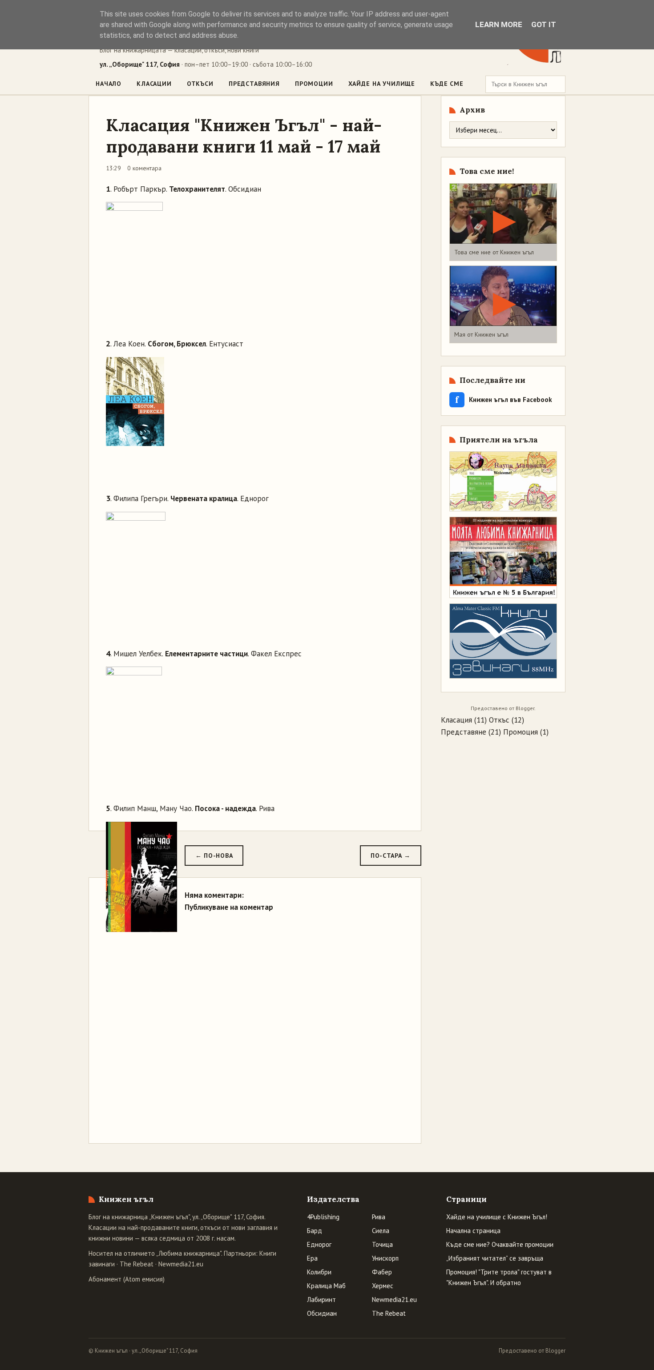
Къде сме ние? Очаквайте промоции (499, 1244)
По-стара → (391, 856)
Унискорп (385, 1258)
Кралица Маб (326, 1286)
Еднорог (319, 1244)
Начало (108, 84)
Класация (456, 720)
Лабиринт (321, 1299)
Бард (314, 1230)
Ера (312, 1258)
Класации (154, 84)
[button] (503, 222)
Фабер (382, 1272)
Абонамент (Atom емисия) (127, 1279)
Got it (543, 24)
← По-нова (214, 856)
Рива (378, 1217)
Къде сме (447, 84)
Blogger (525, 708)
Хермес (382, 1286)
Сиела (380, 1230)
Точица (382, 1244)
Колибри (319, 1272)
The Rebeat (136, 1264)
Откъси (200, 84)
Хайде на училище (381, 84)
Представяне (463, 732)
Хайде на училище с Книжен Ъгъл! (496, 1217)
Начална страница (473, 1230)
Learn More (498, 24)
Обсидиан (322, 1313)
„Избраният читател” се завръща (494, 1258)
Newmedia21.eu (180, 1264)
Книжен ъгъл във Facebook (503, 399)
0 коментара (144, 168)
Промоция (520, 732)
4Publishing (323, 1217)
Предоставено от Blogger (532, 1350)
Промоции (314, 84)
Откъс (499, 720)
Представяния (254, 84)
